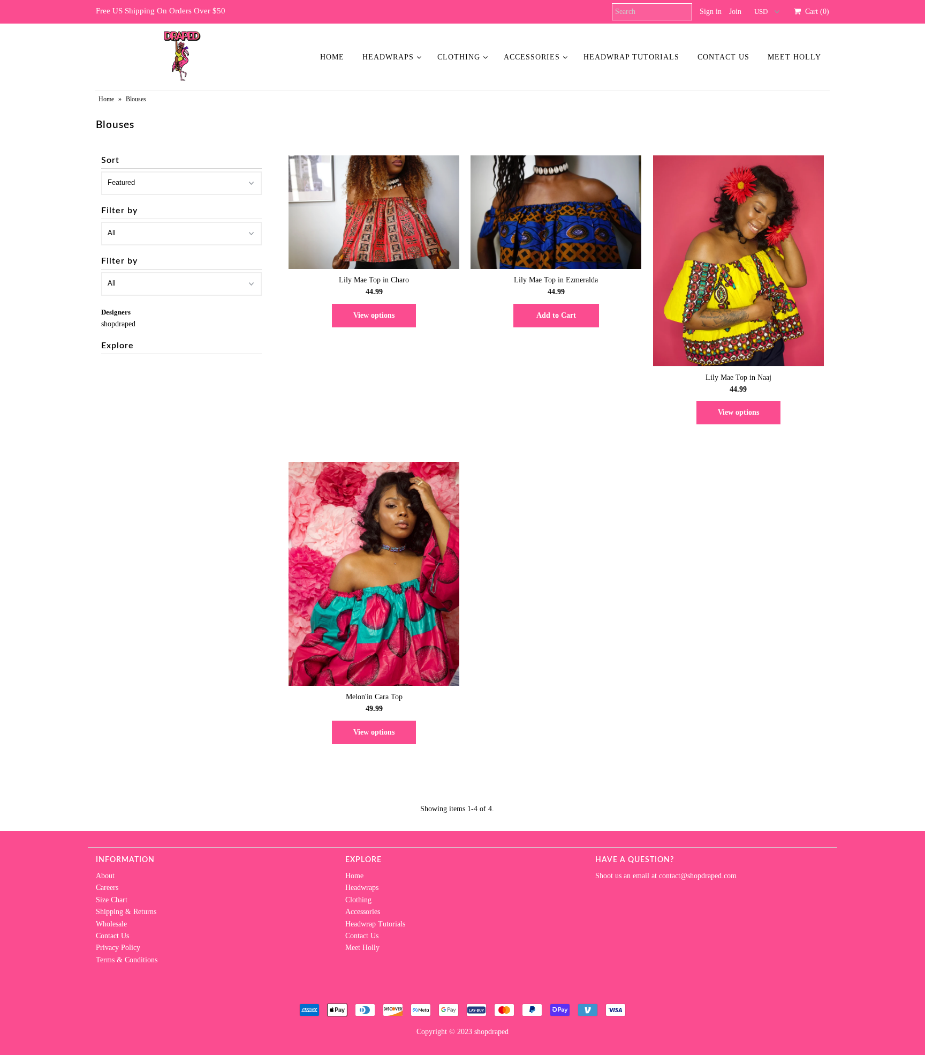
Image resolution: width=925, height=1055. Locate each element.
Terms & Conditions (126, 960)
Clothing (458, 57)
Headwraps (388, 57)
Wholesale (111, 924)
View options (374, 315)
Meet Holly (794, 57)
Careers (107, 888)
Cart (815, 12)
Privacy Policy (118, 948)
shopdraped (118, 324)
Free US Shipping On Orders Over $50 (160, 10)
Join (735, 12)
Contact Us (723, 57)
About (105, 876)
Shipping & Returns (126, 912)
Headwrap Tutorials (631, 57)
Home (332, 57)
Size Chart (111, 900)
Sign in (711, 12)
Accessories (532, 57)
